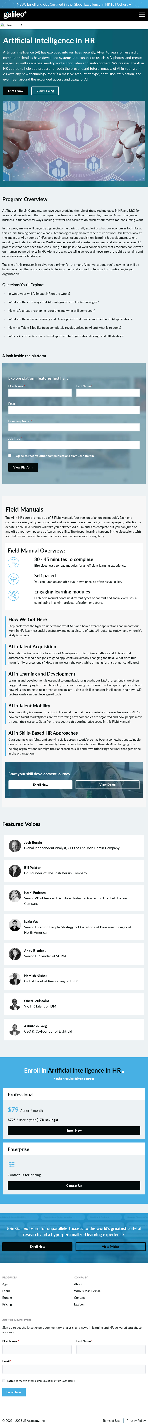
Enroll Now (14, 1392)
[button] (141, 14)
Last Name (84, 386)
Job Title (15, 438)
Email (12, 403)
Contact (79, 1298)
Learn (6, 1291)
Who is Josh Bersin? (87, 1291)
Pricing (7, 1304)
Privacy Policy (136, 1420)
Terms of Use (111, 1420)
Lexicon (79, 1304)
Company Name (20, 421)
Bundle (7, 1298)
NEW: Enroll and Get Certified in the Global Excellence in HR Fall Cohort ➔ (74, 4)
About (78, 1284)
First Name (16, 386)
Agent (6, 1284)
